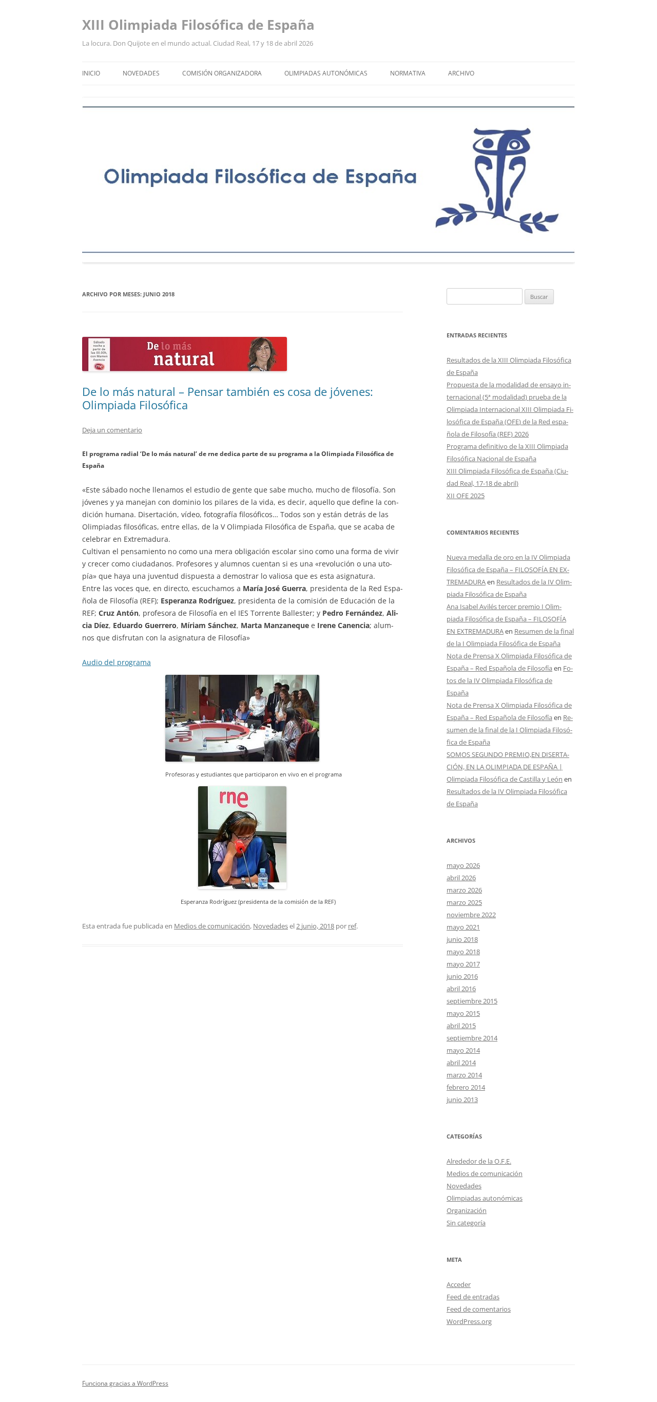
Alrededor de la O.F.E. (479, 1161)
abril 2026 (461, 877)
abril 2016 (461, 988)
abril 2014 (461, 1062)
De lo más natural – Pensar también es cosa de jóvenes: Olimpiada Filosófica (227, 398)
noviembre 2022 (471, 914)
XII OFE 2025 (466, 495)
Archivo (461, 73)
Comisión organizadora (222, 73)
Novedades (141, 73)
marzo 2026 (464, 890)
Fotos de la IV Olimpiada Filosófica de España (510, 680)
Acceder (459, 1284)
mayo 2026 (463, 865)
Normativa (408, 73)
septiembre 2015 (472, 1001)
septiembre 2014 (472, 1038)
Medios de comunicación (212, 926)
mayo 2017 (463, 964)
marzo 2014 (464, 1074)
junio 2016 (462, 976)
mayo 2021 (463, 927)
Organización (467, 1210)
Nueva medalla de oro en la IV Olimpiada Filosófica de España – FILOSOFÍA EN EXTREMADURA (508, 569)
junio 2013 (462, 1099)
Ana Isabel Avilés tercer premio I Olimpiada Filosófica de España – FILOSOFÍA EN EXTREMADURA (506, 619)
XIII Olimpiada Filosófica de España (198, 24)
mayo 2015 (463, 1013)
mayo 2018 (463, 951)
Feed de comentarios (479, 1309)
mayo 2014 (463, 1050)
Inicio (91, 73)
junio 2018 (462, 939)
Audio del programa (116, 662)
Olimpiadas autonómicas (326, 73)
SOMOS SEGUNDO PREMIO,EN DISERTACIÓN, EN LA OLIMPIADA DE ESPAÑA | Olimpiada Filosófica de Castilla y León (508, 767)
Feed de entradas (473, 1296)
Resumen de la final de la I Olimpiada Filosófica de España (510, 730)
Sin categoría (466, 1222)
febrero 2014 (466, 1087)
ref (352, 926)
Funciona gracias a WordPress (125, 1383)
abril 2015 (461, 1025)
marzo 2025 (464, 902)
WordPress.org (469, 1321)
